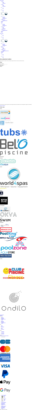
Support (2, 19)
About (2, 317)
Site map (2, 408)
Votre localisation (2, 63)
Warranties (2, 318)
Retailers (2, 21)
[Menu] (3, 395)
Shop (2, 22)
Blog (3, 27)
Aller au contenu (2, 0)
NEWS (2, 1)
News (2, 26)
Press (3, 2)
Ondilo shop (2, 331)
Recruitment (4, 3)
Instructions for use (3, 322)
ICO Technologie (5, 25)
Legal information (3, 404)
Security (2, 319)
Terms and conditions (3, 402)
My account (2, 51)
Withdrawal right (3, 406)
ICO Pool (4, 24)
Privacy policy (3, 403)
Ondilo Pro (1, 315)
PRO (1, 31)
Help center (2, 321)
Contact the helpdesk (5, 20)
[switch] (2, 400)
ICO (1, 16)
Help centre (4, 29)
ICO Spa (4, 17)
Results (1, 65)
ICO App (4, 18)
